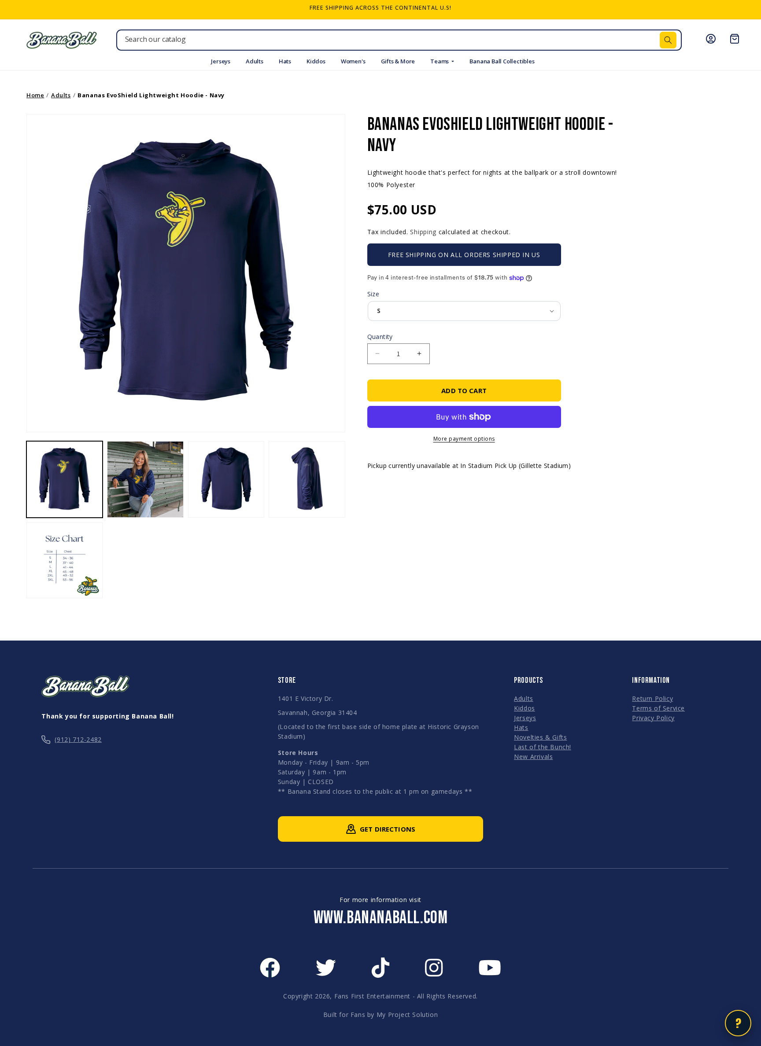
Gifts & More (398, 61)
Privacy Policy (653, 718)
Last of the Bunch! (542, 747)
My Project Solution (407, 1014)
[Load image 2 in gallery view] (145, 479)
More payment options (464, 438)
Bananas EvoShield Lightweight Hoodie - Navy (151, 95)
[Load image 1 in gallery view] (64, 479)
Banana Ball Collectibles (501, 61)
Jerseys (220, 61)
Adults (254, 61)
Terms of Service (658, 708)
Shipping (423, 232)
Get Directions (387, 829)
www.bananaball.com (381, 917)
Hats (285, 61)
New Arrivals (533, 756)
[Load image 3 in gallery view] (226, 479)
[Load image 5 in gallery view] (64, 560)
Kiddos (316, 61)
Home (35, 95)
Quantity (380, 336)
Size (373, 294)
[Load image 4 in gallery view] (307, 479)
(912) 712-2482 (78, 739)
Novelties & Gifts (540, 737)
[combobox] (399, 40)
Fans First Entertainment (372, 996)
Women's (353, 61)
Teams (440, 61)
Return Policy (652, 698)
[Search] (668, 40)
